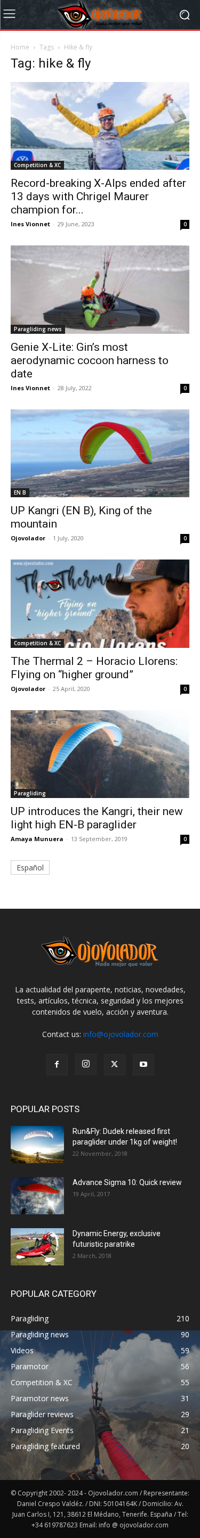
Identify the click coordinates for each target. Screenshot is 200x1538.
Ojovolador (28, 538)
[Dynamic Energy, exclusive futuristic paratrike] (37, 1246)
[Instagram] (86, 1064)
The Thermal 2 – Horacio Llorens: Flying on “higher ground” (94, 668)
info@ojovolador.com (120, 1034)
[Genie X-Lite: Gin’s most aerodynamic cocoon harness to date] (100, 289)
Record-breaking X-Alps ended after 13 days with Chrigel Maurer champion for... (98, 196)
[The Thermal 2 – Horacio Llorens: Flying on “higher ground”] (100, 603)
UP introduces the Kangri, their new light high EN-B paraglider (97, 818)
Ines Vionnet (30, 224)
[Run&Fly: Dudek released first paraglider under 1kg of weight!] (37, 1144)
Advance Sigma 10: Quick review (127, 1182)
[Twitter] (114, 1064)
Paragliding (30, 793)
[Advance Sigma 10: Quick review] (37, 1195)
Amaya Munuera (37, 839)
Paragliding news (38, 329)
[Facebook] (57, 1064)
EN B (20, 492)
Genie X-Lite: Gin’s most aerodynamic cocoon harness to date (90, 360)
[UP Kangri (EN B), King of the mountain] (100, 453)
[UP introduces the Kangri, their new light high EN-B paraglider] (100, 754)
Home (20, 47)
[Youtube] (143, 1064)
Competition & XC (37, 165)
